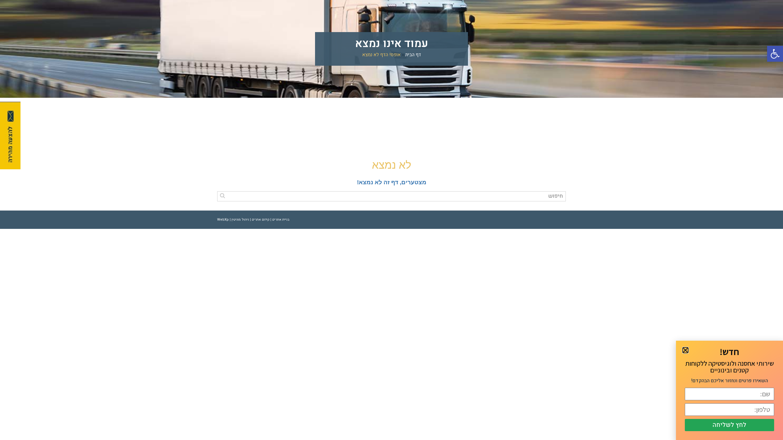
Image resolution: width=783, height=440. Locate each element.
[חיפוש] (222, 196)
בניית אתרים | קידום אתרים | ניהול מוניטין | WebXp (253, 219)
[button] (775, 54)
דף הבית (413, 54)
